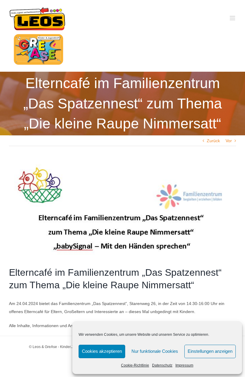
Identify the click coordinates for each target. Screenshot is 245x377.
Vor (229, 140)
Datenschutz (162, 365)
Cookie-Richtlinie (135, 365)
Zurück (213, 140)
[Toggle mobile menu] (233, 18)
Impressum (184, 365)
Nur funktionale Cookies (154, 351)
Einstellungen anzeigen (210, 351)
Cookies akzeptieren (102, 351)
